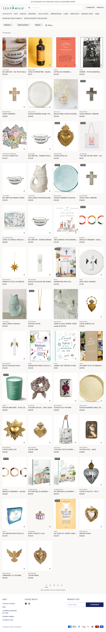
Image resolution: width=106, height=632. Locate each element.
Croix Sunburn (8, 114)
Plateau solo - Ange (88, 449)
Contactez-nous (7, 620)
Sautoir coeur (34, 324)
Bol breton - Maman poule (39, 156)
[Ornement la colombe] (14, 556)
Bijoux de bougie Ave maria (39, 282)
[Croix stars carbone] (92, 178)
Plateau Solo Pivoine (62, 407)
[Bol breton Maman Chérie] (14, 178)
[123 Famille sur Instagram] (29, 604)
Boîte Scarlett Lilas (36, 533)
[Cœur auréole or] (92, 304)
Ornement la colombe (11, 575)
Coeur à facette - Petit (89, 491)
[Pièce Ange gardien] (92, 262)
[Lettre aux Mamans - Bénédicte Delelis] (66, 52)
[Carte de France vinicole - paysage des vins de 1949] (14, 220)
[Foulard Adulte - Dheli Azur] (40, 388)
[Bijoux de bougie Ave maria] (40, 262)
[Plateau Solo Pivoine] (66, 388)
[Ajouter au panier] (24, 65)
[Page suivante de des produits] (61, 585)
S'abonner (94, 604)
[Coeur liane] (40, 430)
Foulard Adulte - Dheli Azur (40, 407)
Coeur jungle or (9, 449)
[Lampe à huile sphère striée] (66, 304)
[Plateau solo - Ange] (92, 430)
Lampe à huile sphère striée (65, 324)
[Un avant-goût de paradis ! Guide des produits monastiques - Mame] (92, 346)
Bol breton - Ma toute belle (14, 72)
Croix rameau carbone (89, 114)
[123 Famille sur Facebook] (26, 604)
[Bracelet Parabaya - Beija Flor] (92, 220)
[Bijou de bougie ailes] (14, 346)
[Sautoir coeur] (40, 304)
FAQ (3, 607)
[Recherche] (29, 7)
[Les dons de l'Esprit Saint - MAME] (66, 514)
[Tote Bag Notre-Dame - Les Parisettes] (92, 136)
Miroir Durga (85, 533)
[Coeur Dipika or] (66, 136)
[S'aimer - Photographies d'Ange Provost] (92, 52)
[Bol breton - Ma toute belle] (14, 52)
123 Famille (17, 627)
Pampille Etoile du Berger (13, 282)
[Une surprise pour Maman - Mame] (66, 220)
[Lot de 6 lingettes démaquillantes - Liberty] (14, 136)
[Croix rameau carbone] (92, 94)
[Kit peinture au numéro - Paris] (66, 472)
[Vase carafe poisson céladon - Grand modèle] (14, 304)
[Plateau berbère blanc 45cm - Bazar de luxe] (40, 94)
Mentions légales (8, 616)
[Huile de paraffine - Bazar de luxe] (40, 52)
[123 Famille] (13, 7)
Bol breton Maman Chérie (13, 198)
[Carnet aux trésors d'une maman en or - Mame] (66, 346)
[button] (8, 25)
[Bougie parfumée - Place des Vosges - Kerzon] (14, 388)
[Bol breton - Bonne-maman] (40, 220)
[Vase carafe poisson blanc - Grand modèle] (40, 178)
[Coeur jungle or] (14, 430)
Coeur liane (33, 449)
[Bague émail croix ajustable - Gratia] (66, 94)
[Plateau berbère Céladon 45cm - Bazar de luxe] (66, 178)
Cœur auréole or (87, 324)
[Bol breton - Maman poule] (40, 136)
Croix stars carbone (88, 198)
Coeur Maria (33, 575)
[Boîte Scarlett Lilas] (40, 514)
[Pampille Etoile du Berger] (14, 262)
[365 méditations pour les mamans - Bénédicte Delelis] (14, 514)
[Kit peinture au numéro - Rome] (40, 472)
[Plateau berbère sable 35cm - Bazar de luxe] (92, 388)
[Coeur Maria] (40, 556)
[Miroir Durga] (92, 514)
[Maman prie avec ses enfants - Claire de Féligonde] (66, 262)
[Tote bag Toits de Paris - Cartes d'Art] (66, 430)
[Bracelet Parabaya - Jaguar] (14, 472)
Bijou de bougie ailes (11, 365)
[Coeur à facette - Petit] (92, 472)
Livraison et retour (8, 603)
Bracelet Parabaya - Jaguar (13, 491)
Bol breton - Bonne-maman (39, 240)
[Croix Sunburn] (14, 94)
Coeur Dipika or (60, 156)
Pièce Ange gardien (88, 282)
